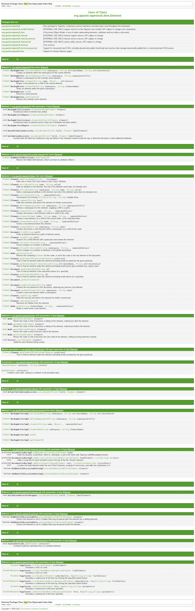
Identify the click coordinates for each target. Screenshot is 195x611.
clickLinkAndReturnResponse (47, 571)
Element (22, 22)
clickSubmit (38, 576)
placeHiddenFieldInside (57, 474)
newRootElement (29, 285)
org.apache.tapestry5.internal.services (36, 402)
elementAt (25, 216)
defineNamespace (34, 76)
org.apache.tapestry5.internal (32, 381)
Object (53, 81)
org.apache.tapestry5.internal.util (33, 484)
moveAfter (18, 319)
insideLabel (41, 131)
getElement (31, 97)
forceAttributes (28, 243)
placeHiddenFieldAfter (57, 468)
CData (4, 365)
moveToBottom (20, 329)
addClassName (27, 179)
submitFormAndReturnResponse (47, 592)
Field (52, 131)
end (27, 92)
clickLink (37, 565)
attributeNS (32, 70)
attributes (25, 195)
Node (5, 319)
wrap (18, 306)
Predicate (37, 259)
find (23, 232)
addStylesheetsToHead (44, 463)
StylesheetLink (87, 463)
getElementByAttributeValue (35, 264)
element (30, 81)
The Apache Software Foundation (34, 609)
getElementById (29, 269)
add (26, 544)
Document (15, 565)
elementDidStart (40, 120)
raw (21, 296)
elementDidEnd (39, 110)
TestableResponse (11, 571)
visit (20, 340)
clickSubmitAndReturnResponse (48, 581)
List (97, 458)
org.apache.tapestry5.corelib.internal (35, 146)
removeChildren (28, 301)
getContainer (23, 253)
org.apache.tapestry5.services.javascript (36, 532)
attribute (25, 184)
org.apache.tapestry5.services (32, 506)
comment (24, 200)
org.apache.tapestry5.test (30, 554)
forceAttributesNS (29, 248)
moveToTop (18, 335)
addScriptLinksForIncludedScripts (51, 458)
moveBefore (19, 324)
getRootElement (29, 280)
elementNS (31, 86)
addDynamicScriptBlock (45, 453)
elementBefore (27, 221)
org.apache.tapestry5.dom (30, 168)
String (42, 70)
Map (73, 576)
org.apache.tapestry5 (28, 59)
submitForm (38, 586)
